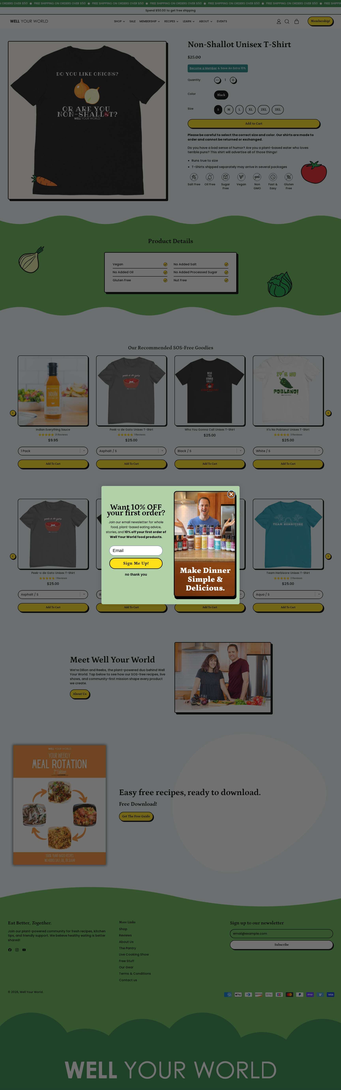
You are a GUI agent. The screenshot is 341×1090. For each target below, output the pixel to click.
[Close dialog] (231, 494)
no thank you (136, 574)
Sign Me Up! (136, 563)
